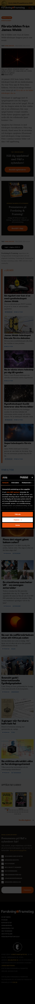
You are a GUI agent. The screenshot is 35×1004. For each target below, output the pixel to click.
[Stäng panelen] (32, 477)
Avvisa (17, 525)
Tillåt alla (17, 514)
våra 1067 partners (13, 492)
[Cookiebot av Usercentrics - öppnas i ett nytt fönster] (21, 477)
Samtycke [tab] (5, 482)
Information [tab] (15, 482)
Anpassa (16, 520)
